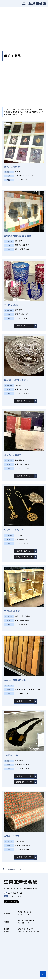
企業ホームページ (24, 326)
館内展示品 (11, 869)
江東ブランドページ (24, 557)
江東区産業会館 (34, 3)
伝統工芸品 (22, 869)
